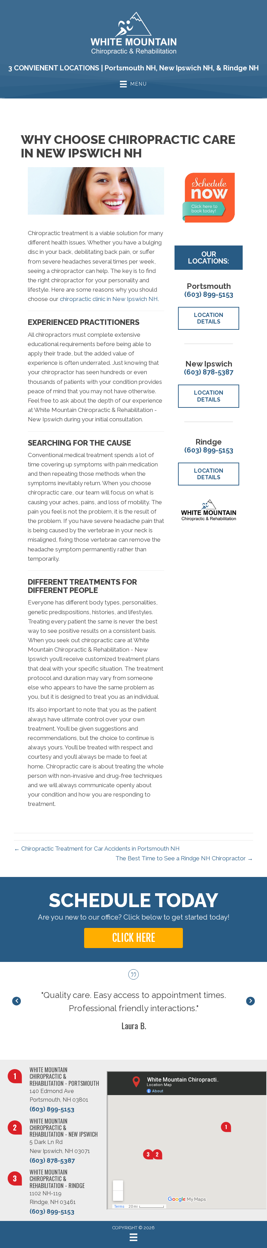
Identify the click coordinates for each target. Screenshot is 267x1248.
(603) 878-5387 (208, 372)
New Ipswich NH (186, 68)
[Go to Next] (250, 1001)
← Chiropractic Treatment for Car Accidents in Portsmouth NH (97, 848)
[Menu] (133, 1237)
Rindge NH (241, 68)
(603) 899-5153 (208, 294)
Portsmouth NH (130, 68)
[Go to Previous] (16, 1001)
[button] (133, 938)
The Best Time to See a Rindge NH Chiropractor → (184, 858)
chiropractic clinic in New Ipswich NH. (109, 298)
